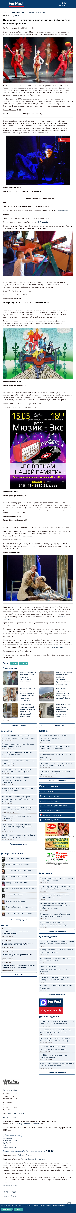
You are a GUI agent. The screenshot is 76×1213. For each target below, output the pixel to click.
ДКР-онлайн (43, 222)
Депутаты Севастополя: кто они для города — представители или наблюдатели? (18, 943)
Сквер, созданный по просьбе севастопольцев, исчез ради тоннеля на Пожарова (55, 968)
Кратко (6, 1145)
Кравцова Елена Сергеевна (16, 883)
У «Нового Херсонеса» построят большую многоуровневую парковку (18, 745)
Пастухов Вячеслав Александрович (19, 870)
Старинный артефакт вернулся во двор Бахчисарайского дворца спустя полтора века (17, 826)
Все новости (8, 1138)
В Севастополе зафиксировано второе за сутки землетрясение (18, 762)
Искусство (40, 12)
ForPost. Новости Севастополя (33, 1159)
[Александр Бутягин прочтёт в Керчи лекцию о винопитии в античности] (10, 678)
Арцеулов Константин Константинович (21, 889)
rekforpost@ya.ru (9, 1196)
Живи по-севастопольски (51, 815)
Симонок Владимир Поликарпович (19, 907)
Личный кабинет (57, 726)
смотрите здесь (58, 647)
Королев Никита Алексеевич (17, 877)
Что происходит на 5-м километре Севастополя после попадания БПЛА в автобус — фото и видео (55, 905)
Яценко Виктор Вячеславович (17, 864)
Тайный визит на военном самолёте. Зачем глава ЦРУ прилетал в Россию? (18, 836)
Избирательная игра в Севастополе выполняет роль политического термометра (19, 966)
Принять (18, 1209)
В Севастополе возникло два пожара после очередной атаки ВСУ (18, 789)
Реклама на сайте (10, 1090)
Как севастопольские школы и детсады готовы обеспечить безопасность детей (17, 808)
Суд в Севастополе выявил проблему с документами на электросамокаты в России (18, 736)
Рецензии (11, 12)
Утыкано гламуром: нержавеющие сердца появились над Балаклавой (17, 955)
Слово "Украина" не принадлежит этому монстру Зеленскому (16, 932)
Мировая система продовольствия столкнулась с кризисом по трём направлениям (15, 780)
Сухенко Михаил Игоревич (16, 901)
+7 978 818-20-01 (9, 1192)
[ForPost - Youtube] (51, 1151)
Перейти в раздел (19, 920)
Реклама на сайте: (10, 1186)
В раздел (19, 974)
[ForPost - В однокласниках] (54, 1151)
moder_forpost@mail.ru (17, 1113)
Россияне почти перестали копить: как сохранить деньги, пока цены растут (16, 770)
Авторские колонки (10, 1141)
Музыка (32, 12)
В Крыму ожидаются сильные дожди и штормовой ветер (16, 817)
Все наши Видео (48, 791)
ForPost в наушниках (51, 820)
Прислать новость (19, 726)
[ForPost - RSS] (46, 1151)
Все (5, 12)
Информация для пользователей (26, 1124)
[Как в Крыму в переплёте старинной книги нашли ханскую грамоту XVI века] (46, 694)
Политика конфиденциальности (56, 1205)
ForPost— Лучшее (25, 1155)
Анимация (24, 12)
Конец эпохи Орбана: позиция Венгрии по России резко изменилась (18, 753)
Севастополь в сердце (50, 801)
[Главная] (16, 3)
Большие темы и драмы (51, 810)
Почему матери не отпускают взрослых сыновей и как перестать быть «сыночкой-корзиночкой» (18, 799)
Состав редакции (9, 1148)
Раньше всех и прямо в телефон (54, 805)
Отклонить (7, 1209)
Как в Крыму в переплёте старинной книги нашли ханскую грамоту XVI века (63, 693)
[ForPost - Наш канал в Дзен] (55, 1151)
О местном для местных (51, 796)
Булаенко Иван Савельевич (16, 895)
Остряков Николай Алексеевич (18, 858)
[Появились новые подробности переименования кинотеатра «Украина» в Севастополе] (46, 710)
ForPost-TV (7, 1143)
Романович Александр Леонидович (19, 913)
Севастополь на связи (50, 786)
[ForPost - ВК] (49, 1151)
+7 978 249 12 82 (9, 1117)
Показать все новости (19, 844)
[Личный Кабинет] (59, 3)
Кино (18, 12)
